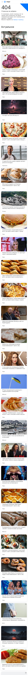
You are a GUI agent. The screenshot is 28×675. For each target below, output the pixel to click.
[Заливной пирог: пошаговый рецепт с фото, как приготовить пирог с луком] (14, 225)
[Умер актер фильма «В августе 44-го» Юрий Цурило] (14, 316)
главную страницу (18, 19)
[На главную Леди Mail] (8, 2)
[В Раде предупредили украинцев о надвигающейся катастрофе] (14, 385)
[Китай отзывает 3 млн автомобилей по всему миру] (14, 431)
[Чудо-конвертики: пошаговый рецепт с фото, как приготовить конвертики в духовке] (14, 270)
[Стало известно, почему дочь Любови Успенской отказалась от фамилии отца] (14, 362)
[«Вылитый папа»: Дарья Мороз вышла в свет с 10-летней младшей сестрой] (14, 87)
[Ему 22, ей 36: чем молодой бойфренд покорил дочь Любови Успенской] (14, 591)
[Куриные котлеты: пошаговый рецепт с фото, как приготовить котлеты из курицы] (14, 659)
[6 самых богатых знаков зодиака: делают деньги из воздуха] (14, 156)
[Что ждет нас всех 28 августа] (14, 110)
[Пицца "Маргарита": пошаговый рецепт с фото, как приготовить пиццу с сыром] (14, 293)
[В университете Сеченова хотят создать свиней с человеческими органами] (14, 522)
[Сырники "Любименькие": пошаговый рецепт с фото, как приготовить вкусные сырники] (14, 408)
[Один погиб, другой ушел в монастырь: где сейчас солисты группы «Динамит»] (14, 453)
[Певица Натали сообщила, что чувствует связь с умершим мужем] (14, 248)
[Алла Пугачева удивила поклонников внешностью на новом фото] (14, 476)
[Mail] (5, 2)
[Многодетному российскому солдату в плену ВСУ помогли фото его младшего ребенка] (14, 42)
